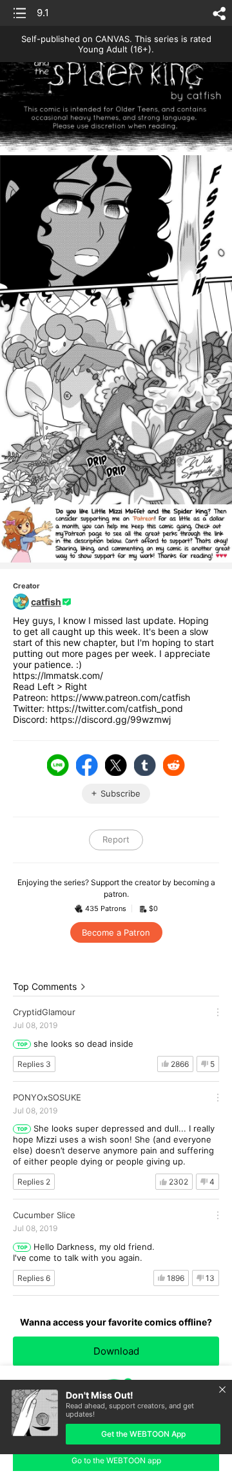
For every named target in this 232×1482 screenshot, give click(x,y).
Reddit (174, 765)
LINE (58, 765)
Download (116, 1351)
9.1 (43, 12)
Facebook (87, 765)
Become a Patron (116, 932)
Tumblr (145, 765)
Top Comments (45, 986)
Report (116, 839)
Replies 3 (34, 1064)
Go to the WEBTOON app (116, 1460)
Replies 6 (33, 1278)
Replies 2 (33, 1182)
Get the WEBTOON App (143, 1434)
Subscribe (120, 793)
